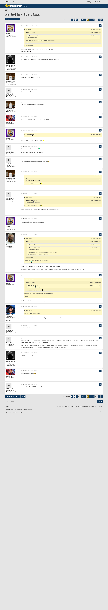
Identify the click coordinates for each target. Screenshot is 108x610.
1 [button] (76, 19)
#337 (24, 338)
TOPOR (8, 164)
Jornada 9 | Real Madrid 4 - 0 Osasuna (22, 14)
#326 (24, 116)
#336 (24, 325)
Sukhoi (8, 33)
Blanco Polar (10, 65)
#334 (24, 275)
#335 (24, 306)
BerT (27, 29)
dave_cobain (31, 35)
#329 (24, 159)
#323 (24, 74)
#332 (24, 218)
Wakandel (9, 94)
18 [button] (90, 19)
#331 (24, 193)
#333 (24, 234)
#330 (24, 171)
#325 (24, 102)
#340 (24, 384)
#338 (24, 352)
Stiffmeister (10, 315)
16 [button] (85, 19)
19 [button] (93, 19)
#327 (24, 130)
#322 (24, 56)
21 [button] (99, 19)
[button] (72, 20)
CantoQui (9, 343)
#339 (24, 370)
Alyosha (9, 122)
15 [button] (82, 19)
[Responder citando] (100, 25)
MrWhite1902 (10, 81)
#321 (24, 25)
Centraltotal (10, 151)
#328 (24, 146)
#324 (24, 89)
